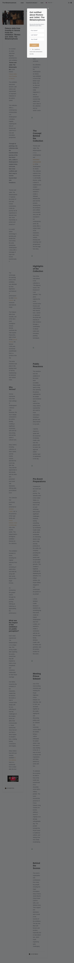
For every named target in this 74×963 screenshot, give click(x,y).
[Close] (48, 8)
